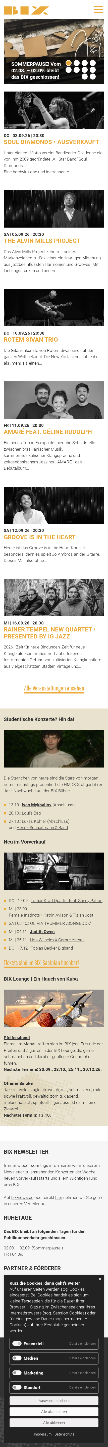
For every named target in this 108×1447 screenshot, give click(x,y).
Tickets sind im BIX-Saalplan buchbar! (41, 962)
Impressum (42, 1434)
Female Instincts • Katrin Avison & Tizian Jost (51, 915)
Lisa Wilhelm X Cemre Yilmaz (57, 939)
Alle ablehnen (54, 1422)
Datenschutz (64, 1434)
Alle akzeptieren (54, 1411)
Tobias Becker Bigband (52, 948)
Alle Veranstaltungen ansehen (54, 688)
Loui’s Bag (31, 813)
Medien (31, 1358)
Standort (32, 1387)
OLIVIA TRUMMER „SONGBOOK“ (60, 923)
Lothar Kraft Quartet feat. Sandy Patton (66, 900)
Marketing (33, 1372)
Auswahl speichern (54, 1400)
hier (58, 1197)
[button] (91, 46)
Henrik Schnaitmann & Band (42, 827)
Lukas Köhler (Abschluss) (46, 821)
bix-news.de (22, 1197)
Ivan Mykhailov (36, 804)
